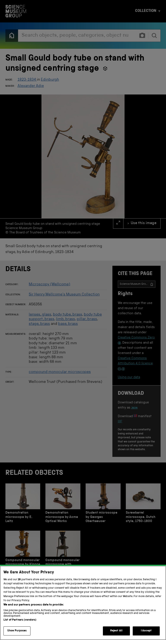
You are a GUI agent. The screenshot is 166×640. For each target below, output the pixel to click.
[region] (83, 603)
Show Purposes (17, 630)
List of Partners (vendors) (19, 620)
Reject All (116, 630)
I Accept (146, 630)
